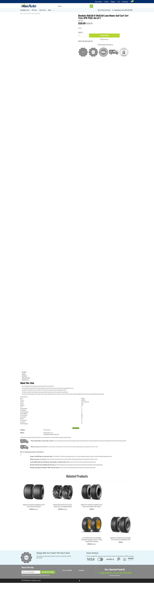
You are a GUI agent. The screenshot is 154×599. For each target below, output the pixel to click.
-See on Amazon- (75, 428)
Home (21, 13)
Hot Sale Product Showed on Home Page (31, 13)
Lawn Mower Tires (24, 10)
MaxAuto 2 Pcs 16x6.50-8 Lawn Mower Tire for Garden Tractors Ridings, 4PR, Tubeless (91, 506)
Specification (24, 376)
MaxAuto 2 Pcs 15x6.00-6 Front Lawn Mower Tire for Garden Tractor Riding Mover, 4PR (120, 539)
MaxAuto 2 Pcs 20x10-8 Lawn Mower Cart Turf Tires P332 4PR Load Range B (34, 506)
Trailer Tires (42, 10)
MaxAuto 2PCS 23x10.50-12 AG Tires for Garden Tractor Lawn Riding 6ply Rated (62, 506)
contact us (44, 459)
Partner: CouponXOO (67, 570)
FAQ (119, 2)
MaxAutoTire (29, 580)
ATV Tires (34, 10)
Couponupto (81, 570)
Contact (106, 2)
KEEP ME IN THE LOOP (48, 572)
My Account (125, 2)
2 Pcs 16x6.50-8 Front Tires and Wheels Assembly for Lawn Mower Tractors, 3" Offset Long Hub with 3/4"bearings (91, 539)
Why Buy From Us (25, 380)
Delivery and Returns (26, 378)
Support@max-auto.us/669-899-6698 (123, 10)
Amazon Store (98, 2)
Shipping (113, 2)
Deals (49, 10)
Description (24, 372)
